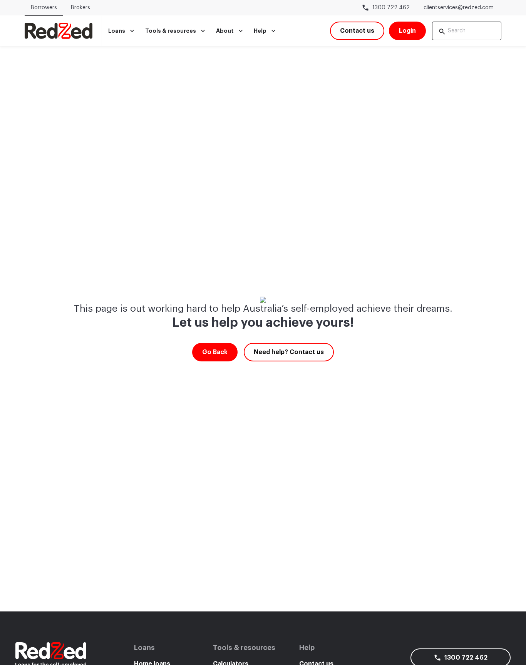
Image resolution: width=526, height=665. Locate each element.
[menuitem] (122, 30)
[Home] (58, 31)
